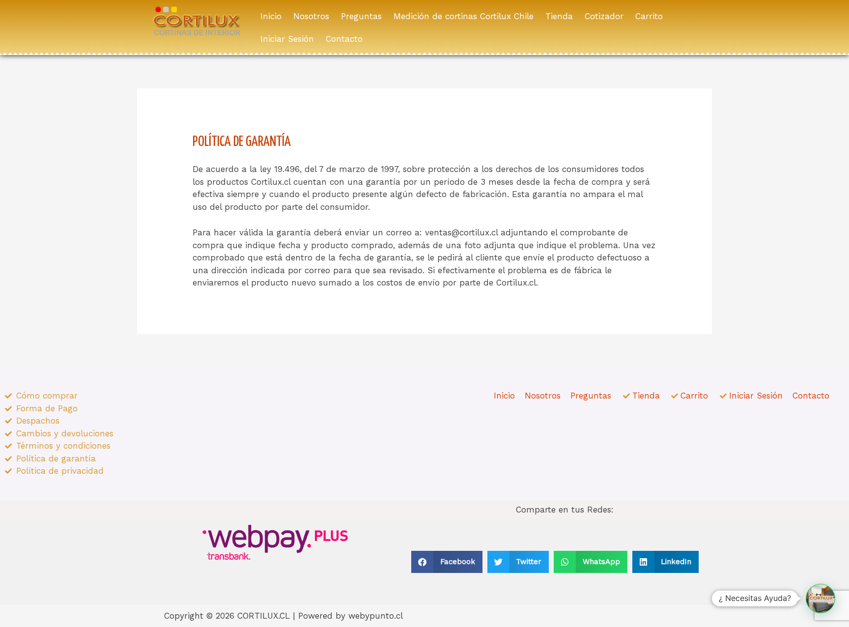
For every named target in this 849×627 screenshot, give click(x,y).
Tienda (559, 16)
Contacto (344, 39)
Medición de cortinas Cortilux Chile (464, 16)
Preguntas (361, 16)
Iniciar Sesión (287, 39)
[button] (446, 562)
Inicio (271, 16)
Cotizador (604, 16)
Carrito (649, 16)
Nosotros (311, 16)
